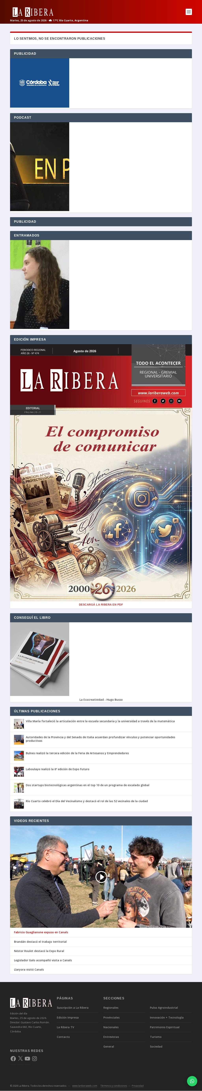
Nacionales (111, 1027)
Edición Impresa (68, 1017)
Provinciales (111, 1017)
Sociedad (156, 1046)
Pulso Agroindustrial (164, 1007)
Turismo (156, 1037)
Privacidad (138, 1085)
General (108, 1046)
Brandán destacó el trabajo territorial (40, 942)
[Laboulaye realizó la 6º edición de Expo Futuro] (19, 772)
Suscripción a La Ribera (73, 1007)
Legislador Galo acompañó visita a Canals (43, 960)
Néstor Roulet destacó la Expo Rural (39, 951)
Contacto (63, 1037)
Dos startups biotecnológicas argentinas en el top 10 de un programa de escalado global (87, 785)
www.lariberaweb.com (84, 1085)
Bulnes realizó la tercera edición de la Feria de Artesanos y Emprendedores (77, 753)
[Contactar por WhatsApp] (192, 1081)
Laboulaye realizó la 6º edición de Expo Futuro (57, 769)
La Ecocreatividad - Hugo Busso (101, 699)
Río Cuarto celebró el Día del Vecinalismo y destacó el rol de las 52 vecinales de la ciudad (87, 801)
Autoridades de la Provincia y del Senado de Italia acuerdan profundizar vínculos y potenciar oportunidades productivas (100, 739)
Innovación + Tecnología (167, 1017)
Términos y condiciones (113, 1085)
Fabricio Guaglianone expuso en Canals (41, 932)
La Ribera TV (65, 1027)
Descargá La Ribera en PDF (101, 604)
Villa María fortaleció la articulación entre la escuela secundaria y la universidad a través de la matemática (100, 721)
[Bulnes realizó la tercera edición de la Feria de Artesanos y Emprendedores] (19, 756)
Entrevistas (111, 1037)
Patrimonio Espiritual (165, 1027)
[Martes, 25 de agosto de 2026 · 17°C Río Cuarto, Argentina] (49, 12)
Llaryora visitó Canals (29, 969)
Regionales (110, 1007)
